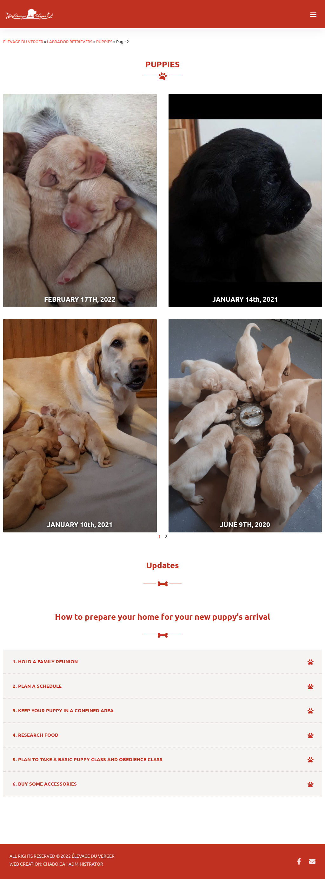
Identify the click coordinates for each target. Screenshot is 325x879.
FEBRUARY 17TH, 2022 (80, 299)
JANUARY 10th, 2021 (80, 524)
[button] (313, 14)
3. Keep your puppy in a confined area (63, 710)
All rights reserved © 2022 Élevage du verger (62, 856)
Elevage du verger (23, 41)
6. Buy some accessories (45, 784)
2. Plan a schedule (37, 686)
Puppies (104, 41)
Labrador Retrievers (69, 41)
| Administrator (84, 864)
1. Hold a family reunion (45, 661)
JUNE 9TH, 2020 (245, 524)
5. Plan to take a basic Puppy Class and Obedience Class (87, 759)
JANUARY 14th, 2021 (245, 299)
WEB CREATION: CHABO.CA (37, 864)
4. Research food (35, 735)
